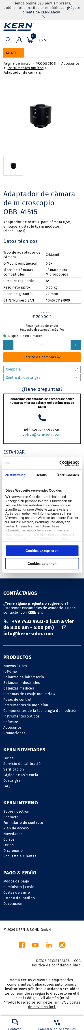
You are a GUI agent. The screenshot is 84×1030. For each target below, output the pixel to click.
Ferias (8, 758)
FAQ (6, 786)
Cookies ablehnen (42, 563)
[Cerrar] (43, 17)
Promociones (14, 733)
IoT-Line (10, 671)
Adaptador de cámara (22, 72)
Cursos (8, 839)
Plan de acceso (16, 828)
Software (10, 722)
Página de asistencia (20, 775)
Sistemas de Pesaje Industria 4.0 (30, 694)
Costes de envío (16, 892)
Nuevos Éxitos (15, 666)
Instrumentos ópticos (25, 68)
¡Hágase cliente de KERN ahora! (51, 10)
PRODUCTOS (46, 63)
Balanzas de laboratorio (23, 677)
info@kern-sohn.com (28, 634)
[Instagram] (62, 946)
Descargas (11, 780)
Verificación (13, 769)
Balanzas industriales (21, 683)
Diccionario (13, 850)
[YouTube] (35, 946)
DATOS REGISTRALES (53, 961)
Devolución (12, 904)
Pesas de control (17, 699)
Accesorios (70, 63)
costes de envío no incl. (54, 1004)
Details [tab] (41, 475)
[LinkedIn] (49, 946)
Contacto (11, 817)
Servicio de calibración (23, 764)
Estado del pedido (19, 898)
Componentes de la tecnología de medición (40, 711)
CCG (77, 961)
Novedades (12, 834)
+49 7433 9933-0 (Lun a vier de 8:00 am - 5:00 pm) (38, 624)
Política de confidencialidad (56, 965)
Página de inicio (16, 63)
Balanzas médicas (18, 688)
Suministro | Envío (18, 887)
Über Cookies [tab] (68, 475)
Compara (13, 369)
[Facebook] (22, 946)
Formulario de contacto (23, 822)
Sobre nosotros (16, 811)
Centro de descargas (23, 377)
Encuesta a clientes (19, 856)
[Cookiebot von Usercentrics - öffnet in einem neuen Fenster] (60, 463)
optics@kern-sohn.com (41, 434)
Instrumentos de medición (25, 705)
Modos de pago (16, 881)
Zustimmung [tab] (15, 475)
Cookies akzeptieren (42, 550)
